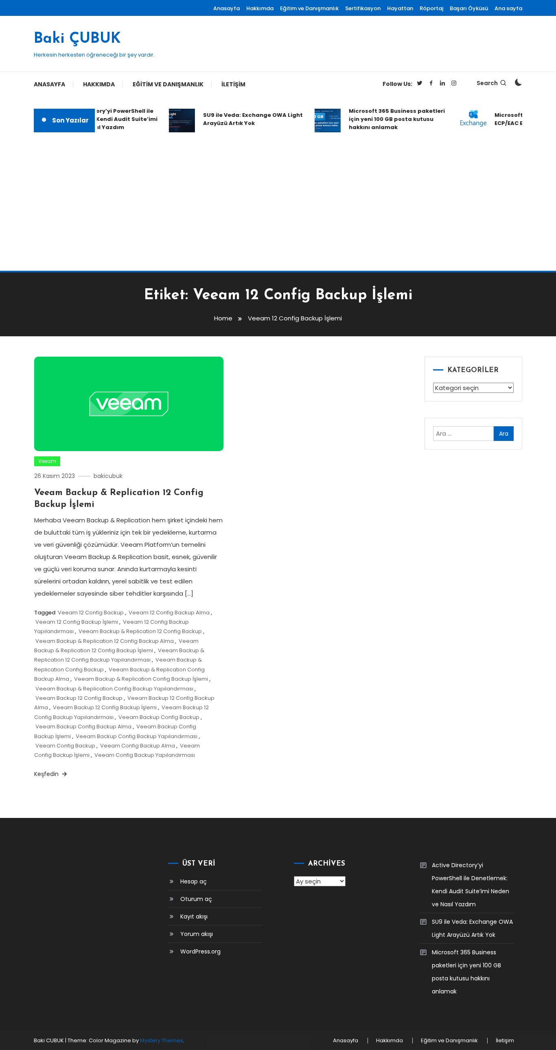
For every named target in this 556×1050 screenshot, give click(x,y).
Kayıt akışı (194, 916)
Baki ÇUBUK (77, 39)
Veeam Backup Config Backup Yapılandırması (136, 736)
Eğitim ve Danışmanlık (309, 8)
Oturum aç (196, 899)
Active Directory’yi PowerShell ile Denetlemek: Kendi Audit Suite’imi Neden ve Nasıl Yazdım (102, 119)
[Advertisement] (278, 202)
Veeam (47, 461)
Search (487, 83)
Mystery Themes (161, 1040)
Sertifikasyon (363, 8)
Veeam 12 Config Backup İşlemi (76, 622)
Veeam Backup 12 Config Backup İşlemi (105, 707)
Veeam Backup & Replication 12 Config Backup (140, 631)
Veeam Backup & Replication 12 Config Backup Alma (104, 641)
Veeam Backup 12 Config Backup (79, 698)
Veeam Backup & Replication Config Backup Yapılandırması (114, 689)
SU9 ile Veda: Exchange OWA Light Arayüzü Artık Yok (248, 119)
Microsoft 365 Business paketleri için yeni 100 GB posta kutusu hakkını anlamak (392, 119)
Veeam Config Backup (65, 746)
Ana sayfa (508, 8)
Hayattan (400, 8)
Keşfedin (47, 774)
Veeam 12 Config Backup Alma (169, 612)
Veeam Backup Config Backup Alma (83, 726)
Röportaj (431, 8)
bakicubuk (108, 476)
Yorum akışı (196, 934)
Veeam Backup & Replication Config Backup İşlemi (141, 679)
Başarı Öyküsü (469, 8)
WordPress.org (200, 951)
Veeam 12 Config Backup (91, 612)
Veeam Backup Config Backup (158, 717)
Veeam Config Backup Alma (137, 746)
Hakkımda (260, 8)
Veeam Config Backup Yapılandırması (144, 755)
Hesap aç (193, 881)
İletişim (233, 84)
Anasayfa (226, 8)
